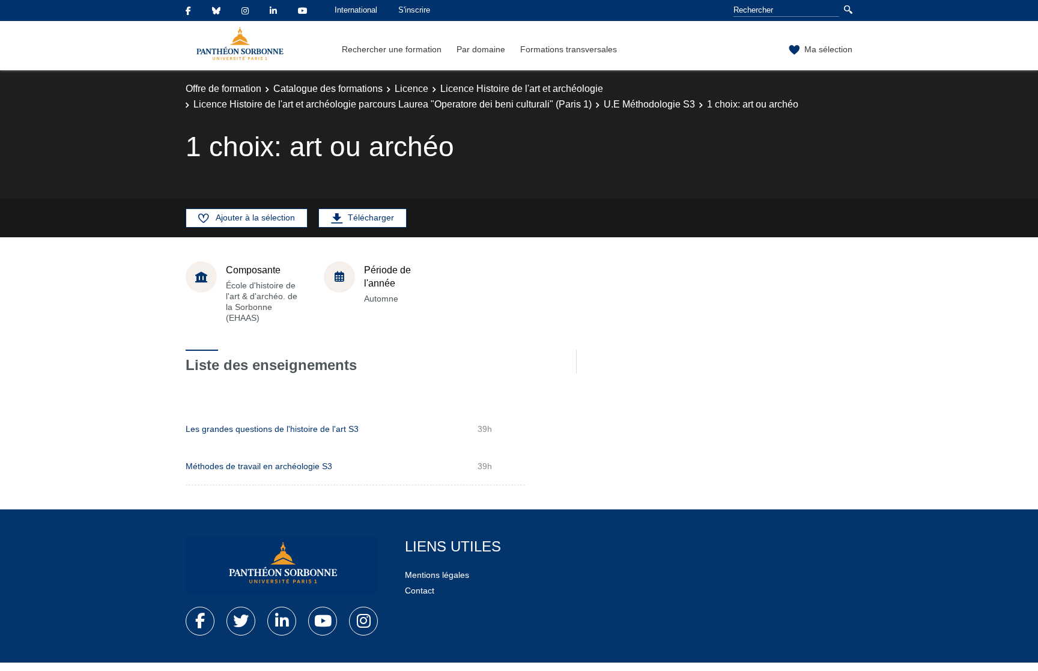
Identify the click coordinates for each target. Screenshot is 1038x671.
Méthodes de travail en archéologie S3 (259, 466)
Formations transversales (568, 49)
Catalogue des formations (328, 88)
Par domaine (481, 49)
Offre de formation (223, 88)
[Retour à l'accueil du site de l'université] (282, 565)
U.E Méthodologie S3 (649, 104)
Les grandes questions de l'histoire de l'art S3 (272, 429)
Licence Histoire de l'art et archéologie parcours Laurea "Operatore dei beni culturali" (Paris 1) (392, 104)
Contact (419, 590)
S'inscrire (414, 9)
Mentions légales (437, 575)
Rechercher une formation (392, 49)
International (356, 9)
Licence (411, 88)
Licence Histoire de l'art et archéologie (521, 88)
